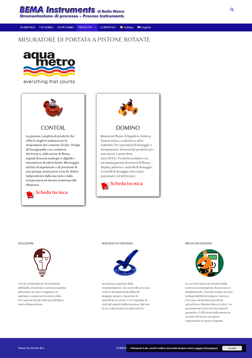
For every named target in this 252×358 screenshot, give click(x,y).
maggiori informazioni (206, 348)
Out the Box (37, 348)
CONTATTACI (108, 27)
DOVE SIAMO (65, 27)
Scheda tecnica (52, 192)
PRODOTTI (85, 27)
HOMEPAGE (27, 27)
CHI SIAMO (46, 27)
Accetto (232, 348)
